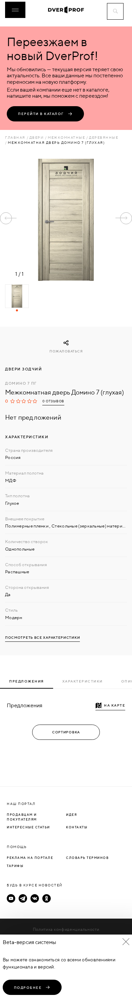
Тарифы (15, 866)
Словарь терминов (87, 858)
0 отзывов (53, 401)
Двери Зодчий (23, 369)
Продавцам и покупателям (22, 817)
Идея (71, 815)
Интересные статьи (28, 827)
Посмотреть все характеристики (42, 637)
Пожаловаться (66, 351)
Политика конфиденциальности (66, 929)
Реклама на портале (30, 858)
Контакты (76, 827)
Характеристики (82, 681)
